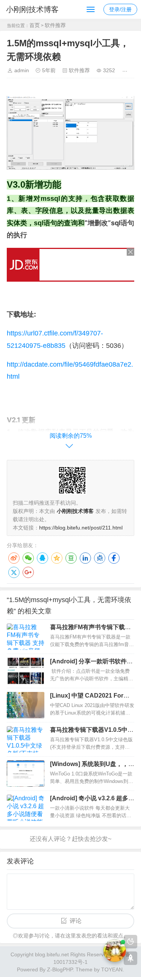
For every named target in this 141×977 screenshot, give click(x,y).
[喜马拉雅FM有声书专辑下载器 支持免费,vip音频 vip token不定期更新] (25, 637)
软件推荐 (55, 25)
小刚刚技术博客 (32, 9)
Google (28, 572)
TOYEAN (112, 969)
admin (21, 70)
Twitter (14, 572)
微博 (14, 558)
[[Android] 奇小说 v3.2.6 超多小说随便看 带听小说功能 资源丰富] (25, 808)
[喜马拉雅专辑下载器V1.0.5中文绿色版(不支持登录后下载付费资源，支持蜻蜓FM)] (25, 739)
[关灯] (130, 941)
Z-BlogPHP (60, 969)
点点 (99, 558)
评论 (76, 921)
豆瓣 (71, 558)
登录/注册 (120, 9)
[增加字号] (126, 70)
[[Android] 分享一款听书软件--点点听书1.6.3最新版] (25, 671)
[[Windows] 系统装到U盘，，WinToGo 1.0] (25, 773)
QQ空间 (56, 558)
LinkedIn (85, 558)
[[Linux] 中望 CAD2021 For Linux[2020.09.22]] (25, 705)
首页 (34, 25)
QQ (42, 558)
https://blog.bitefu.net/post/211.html (81, 528)
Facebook (114, 558)
